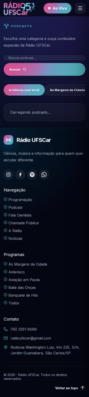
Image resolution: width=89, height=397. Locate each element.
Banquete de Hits (23, 295)
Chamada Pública (23, 223)
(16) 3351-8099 (23, 329)
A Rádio (15, 230)
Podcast (15, 207)
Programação (20, 199)
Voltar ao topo (66, 388)
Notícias (15, 238)
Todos (13, 303)
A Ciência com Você (24, 90)
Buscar (15, 69)
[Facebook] (20, 174)
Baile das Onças (22, 287)
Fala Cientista (19, 215)
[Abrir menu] (80, 8)
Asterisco (16, 272)
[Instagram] (8, 174)
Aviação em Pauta (24, 279)
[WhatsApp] (44, 174)
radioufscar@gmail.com (30, 338)
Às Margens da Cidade (27, 264)
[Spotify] (32, 174)
